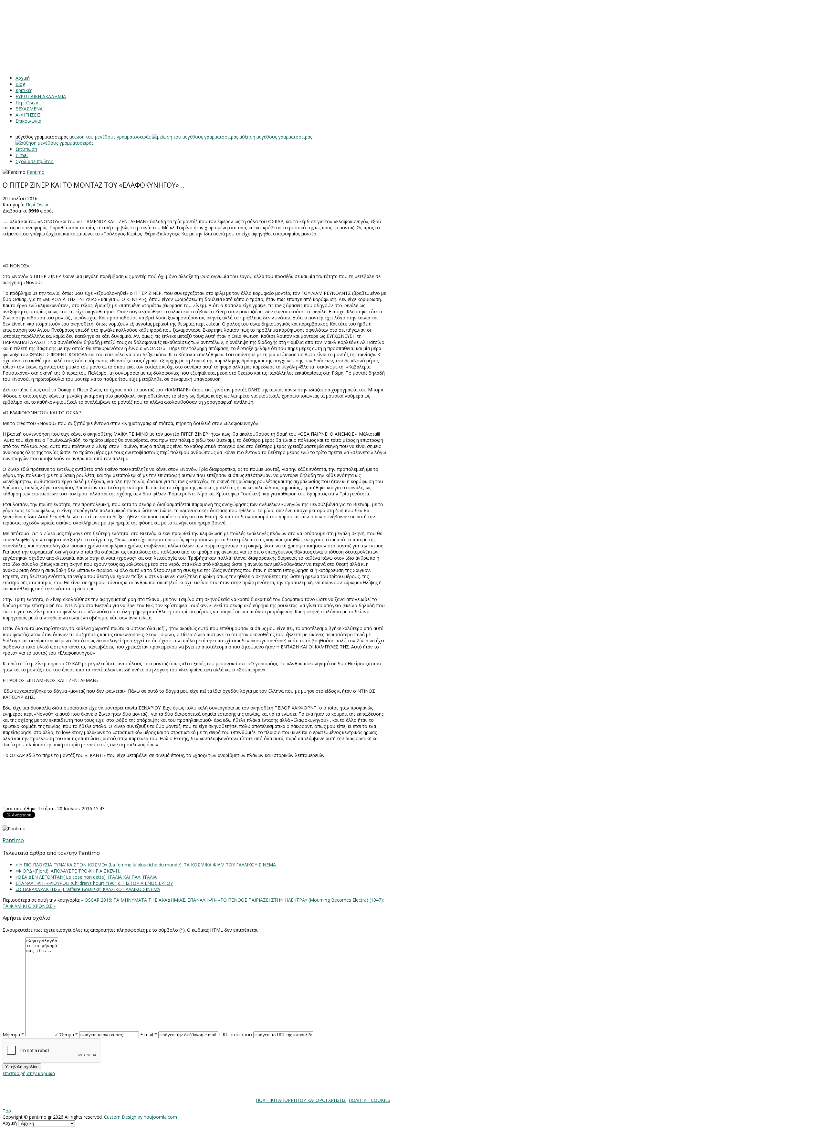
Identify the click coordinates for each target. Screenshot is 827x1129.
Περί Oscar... (39, 205)
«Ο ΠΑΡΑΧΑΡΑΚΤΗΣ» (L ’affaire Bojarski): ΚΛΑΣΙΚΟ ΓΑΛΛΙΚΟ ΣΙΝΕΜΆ (88, 889)
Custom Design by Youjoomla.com (140, 1117)
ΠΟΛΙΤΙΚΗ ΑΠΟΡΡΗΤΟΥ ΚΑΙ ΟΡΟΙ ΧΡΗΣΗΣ (301, 1100)
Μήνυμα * (13, 1034)
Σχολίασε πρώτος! (35, 161)
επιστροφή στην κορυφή (29, 1073)
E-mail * (148, 1034)
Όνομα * (68, 1034)
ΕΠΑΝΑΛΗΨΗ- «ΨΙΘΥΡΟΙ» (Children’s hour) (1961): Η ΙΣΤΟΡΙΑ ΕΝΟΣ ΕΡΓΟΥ (94, 883)
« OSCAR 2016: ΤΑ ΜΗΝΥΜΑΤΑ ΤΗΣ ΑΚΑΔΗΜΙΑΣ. (134, 900)
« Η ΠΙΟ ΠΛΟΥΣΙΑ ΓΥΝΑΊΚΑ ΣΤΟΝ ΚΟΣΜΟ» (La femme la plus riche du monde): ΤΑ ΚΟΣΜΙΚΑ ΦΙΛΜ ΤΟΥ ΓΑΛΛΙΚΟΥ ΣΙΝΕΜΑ (146, 865)
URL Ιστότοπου (235, 1034)
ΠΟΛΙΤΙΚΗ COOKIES (369, 1100)
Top (7, 1111)
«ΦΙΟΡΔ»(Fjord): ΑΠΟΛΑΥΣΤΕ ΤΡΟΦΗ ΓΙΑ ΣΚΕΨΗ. (68, 871)
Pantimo (36, 172)
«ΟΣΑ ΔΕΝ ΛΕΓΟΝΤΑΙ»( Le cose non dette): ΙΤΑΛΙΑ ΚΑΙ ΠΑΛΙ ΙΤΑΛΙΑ (86, 877)
